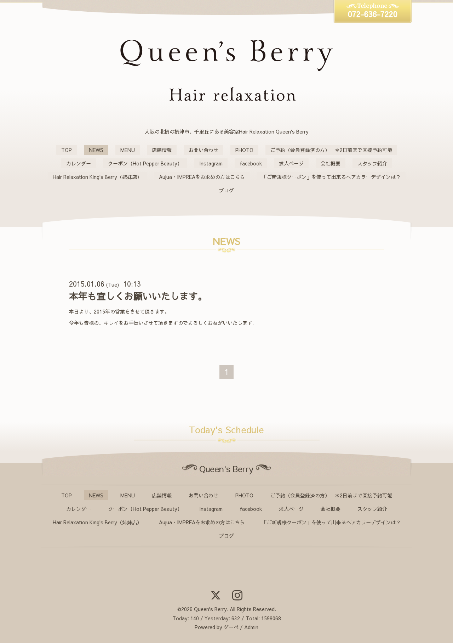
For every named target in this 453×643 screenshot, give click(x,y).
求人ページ (291, 163)
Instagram (211, 163)
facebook (251, 163)
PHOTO (244, 149)
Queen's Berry (210, 609)
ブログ (226, 190)
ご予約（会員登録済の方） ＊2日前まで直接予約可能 (331, 149)
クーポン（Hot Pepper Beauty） (145, 163)
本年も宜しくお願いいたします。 (138, 295)
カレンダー (78, 163)
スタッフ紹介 (372, 163)
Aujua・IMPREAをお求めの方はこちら (202, 176)
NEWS (96, 149)
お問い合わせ (203, 149)
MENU (127, 149)
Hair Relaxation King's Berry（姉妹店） (97, 176)
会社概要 (330, 163)
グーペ (231, 627)
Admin (251, 627)
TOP (66, 149)
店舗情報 (162, 149)
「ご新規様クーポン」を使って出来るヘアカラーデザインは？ (331, 176)
